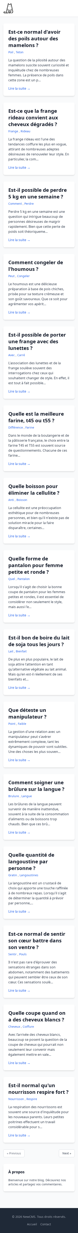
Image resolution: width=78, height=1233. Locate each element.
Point (12, 724)
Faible (22, 724)
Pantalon (23, 579)
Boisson (21, 500)
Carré (21, 355)
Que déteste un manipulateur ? (27, 713)
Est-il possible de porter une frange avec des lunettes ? (37, 341)
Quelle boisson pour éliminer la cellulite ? (33, 489)
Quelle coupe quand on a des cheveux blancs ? (37, 1016)
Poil (11, 52)
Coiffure (28, 1027)
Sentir (12, 954)
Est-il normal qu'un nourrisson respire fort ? (38, 1088)
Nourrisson (16, 1099)
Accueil (32, 1224)
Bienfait (21, 651)
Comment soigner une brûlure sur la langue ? (36, 785)
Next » (66, 1153)
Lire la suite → (19, 88)
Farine (29, 427)
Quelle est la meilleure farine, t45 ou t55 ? (36, 417)
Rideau (25, 131)
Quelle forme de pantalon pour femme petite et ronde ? (35, 565)
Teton (20, 52)
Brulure (14, 796)
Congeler (23, 276)
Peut (11, 276)
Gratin (13, 875)
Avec (12, 355)
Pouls (23, 954)
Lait (11, 651)
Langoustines (29, 875)
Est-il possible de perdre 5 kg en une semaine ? (37, 193)
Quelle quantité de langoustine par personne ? (31, 861)
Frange (13, 131)
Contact (45, 1224)
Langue (26, 796)
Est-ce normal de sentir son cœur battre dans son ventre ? (36, 940)
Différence (16, 427)
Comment (15, 204)
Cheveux (14, 1027)
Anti (11, 500)
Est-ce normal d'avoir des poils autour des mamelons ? (34, 38)
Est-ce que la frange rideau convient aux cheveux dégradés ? (33, 117)
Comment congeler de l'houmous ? (35, 265)
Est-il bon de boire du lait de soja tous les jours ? (38, 641)
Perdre (29, 204)
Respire (31, 1099)
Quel (12, 579)
